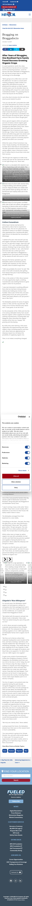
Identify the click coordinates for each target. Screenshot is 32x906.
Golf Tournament (15, 848)
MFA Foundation (15, 846)
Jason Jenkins (13, 45)
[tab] (5, 592)
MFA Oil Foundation (16, 844)
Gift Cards (16, 833)
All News (4, 25)
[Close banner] (29, 417)
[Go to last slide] (4, 559)
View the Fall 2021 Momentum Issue (13, 28)
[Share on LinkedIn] (11, 49)
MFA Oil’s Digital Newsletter (16, 794)
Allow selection (16, 482)
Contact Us (13, 1)
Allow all (16, 476)
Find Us (5, 1)
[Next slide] (9, 559)
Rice (26, 751)
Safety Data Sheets (16, 835)
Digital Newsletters (16, 811)
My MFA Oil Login (15, 828)
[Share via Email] (22, 49)
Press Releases (16, 813)
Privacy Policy (21, 899)
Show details (22, 470)
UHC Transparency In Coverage (17, 862)
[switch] (27, 452)
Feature (11, 751)
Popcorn (19, 751)
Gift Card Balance (8, 4)
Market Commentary (16, 817)
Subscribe (16, 801)
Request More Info (16, 831)
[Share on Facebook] (5, 49)
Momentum (12, 25)
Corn (4, 751)
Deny (16, 487)
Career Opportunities (16, 859)
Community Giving (16, 850)
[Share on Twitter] (16, 49)
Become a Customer (8, 7)
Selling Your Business (16, 864)
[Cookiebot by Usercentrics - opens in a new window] (19, 417)
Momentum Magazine (16, 815)
